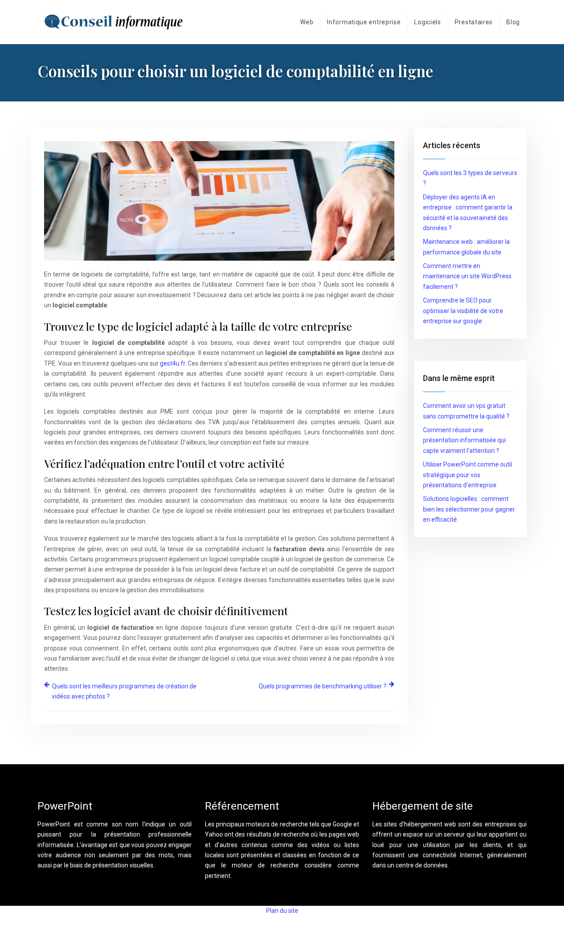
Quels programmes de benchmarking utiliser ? (322, 686)
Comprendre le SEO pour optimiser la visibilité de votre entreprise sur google (463, 311)
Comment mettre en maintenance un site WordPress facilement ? (467, 276)
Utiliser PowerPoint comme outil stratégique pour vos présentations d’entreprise (467, 475)
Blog (513, 22)
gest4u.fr (172, 363)
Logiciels (427, 22)
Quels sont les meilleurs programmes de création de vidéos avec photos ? (124, 691)
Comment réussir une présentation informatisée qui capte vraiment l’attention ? (464, 440)
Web (306, 22)
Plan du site (282, 910)
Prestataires (474, 22)
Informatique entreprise (364, 22)
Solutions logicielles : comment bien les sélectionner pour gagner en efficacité (469, 509)
